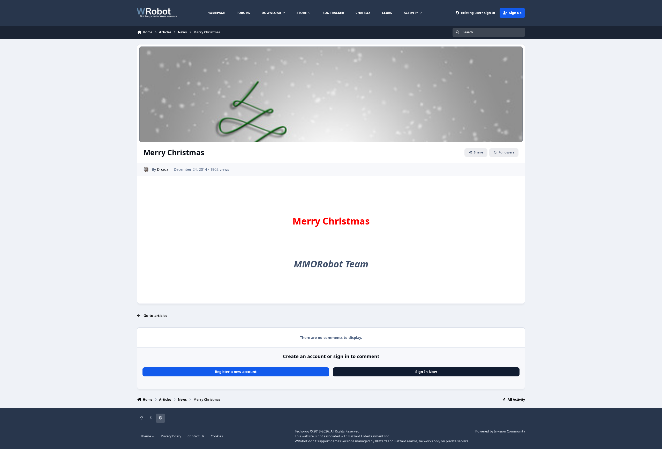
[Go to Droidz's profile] (146, 169)
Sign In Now (426, 371)
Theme (146, 436)
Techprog (302, 431)
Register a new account (236, 371)
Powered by (500, 431)
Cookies (217, 436)
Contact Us (195, 436)
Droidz (162, 169)
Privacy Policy (171, 436)
